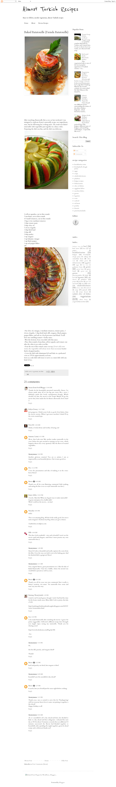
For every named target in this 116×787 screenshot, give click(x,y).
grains (88, 267)
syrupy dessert (83, 292)
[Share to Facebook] (52, 372)
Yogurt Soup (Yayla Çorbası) (86, 36)
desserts (76, 208)
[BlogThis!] (49, 372)
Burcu (30, 481)
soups (76, 174)
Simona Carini (33, 437)
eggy (76, 171)
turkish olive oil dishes (81, 294)
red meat (77, 203)
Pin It (32, 366)
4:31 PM (41, 437)
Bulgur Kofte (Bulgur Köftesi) (86, 117)
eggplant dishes (79, 188)
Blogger (61, 782)
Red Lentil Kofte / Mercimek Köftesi (85, 56)
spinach (84, 290)
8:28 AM (40, 674)
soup (76, 290)
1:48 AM (40, 548)
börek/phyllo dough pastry (80, 168)
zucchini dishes (79, 191)
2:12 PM (37, 663)
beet (84, 248)
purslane (80, 281)
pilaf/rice (77, 179)
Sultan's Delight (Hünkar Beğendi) (85, 98)
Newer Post (28, 761)
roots (75, 198)
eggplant (88, 263)
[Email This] (47, 372)
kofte (86, 275)
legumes (77, 196)
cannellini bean (77, 259)
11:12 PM (34, 468)
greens (76, 193)
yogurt (74, 302)
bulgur (74, 255)
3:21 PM (40, 697)
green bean (80, 269)
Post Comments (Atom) (40, 764)
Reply (30, 403)
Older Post (64, 761)
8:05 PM (37, 511)
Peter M (31, 425)
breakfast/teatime (78, 252)
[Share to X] (50, 372)
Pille (30, 533)
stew (30, 371)
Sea (29, 617)
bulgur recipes (79, 181)
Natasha (31, 511)
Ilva (29, 468)
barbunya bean (76, 246)
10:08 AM (49, 388)
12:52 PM (40, 495)
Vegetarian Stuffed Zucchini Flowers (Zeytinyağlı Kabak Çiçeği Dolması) (82, 76)
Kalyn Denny (33, 409)
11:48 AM (37, 425)
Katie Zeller (32, 495)
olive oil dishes (79, 186)
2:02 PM (34, 617)
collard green (83, 261)
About (33, 23)
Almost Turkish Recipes (50, 9)
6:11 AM (40, 564)
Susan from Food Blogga (37, 388)
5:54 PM (40, 454)
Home (26, 23)
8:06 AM (40, 715)
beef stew (75, 248)
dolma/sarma (78, 183)
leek (73, 277)
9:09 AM (38, 481)
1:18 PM (45, 595)
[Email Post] (27, 374)
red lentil (75, 284)
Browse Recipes (43, 23)
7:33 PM (40, 643)
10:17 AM (41, 409)
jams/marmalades (80, 211)
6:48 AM (34, 533)
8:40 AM (38, 580)
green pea (84, 271)
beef (85, 246)
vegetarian (35, 371)
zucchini (41, 371)
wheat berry (83, 299)
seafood (76, 201)
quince (87, 281)
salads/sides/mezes (80, 176)
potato (74, 281)
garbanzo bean (77, 267)
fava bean (85, 265)
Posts (76, 151)
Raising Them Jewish (35, 595)
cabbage (86, 257)
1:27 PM (37, 686)
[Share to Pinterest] (54, 372)
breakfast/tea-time (80, 164)
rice (82, 284)
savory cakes (80, 288)
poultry (76, 206)
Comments (78, 154)
